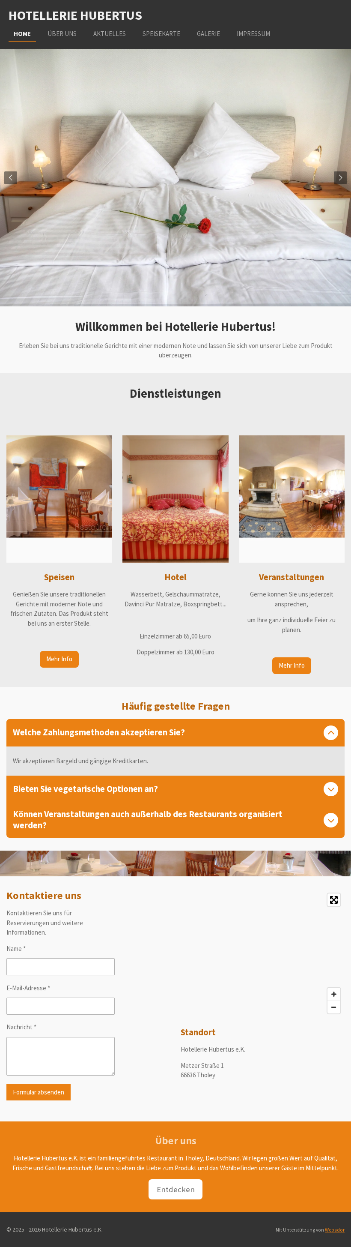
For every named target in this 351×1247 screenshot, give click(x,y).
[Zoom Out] (333, 1007)
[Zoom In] (333, 994)
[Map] (263, 953)
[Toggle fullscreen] (333, 899)
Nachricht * (21, 1027)
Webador (335, 1230)
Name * (16, 948)
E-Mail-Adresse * (28, 988)
